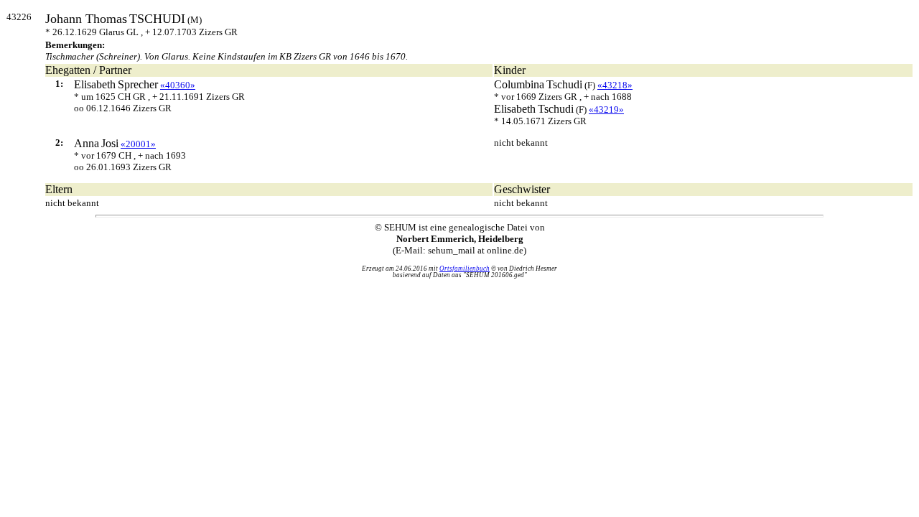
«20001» (138, 144)
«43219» (606, 109)
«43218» (615, 85)
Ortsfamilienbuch (464, 268)
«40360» (177, 85)
